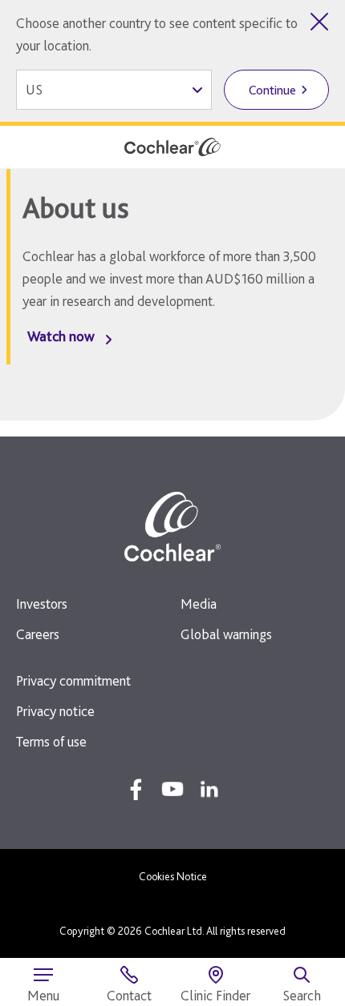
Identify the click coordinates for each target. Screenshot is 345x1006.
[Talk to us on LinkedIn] (209, 789)
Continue (272, 90)
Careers (37, 634)
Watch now (61, 336)
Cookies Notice (173, 876)
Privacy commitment (73, 680)
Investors (41, 603)
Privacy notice (55, 710)
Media (199, 603)
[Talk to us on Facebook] (136, 789)
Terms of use (51, 741)
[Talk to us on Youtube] (172, 789)
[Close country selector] (319, 21)
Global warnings (226, 634)
